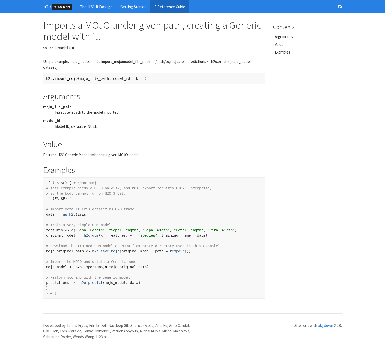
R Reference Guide (169, 6)
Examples (282, 52)
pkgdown (325, 325)
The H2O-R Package (96, 6)
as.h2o (69, 214)
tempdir (177, 251)
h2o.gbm (91, 235)
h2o (47, 6)
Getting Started (133, 6)
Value (279, 44)
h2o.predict (91, 283)
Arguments (284, 36)
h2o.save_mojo (105, 251)
